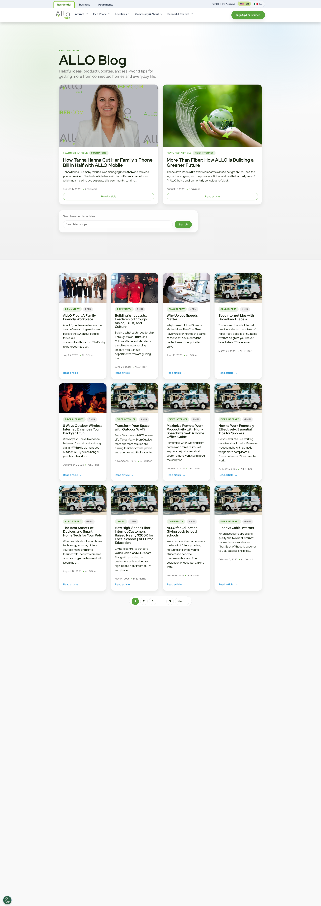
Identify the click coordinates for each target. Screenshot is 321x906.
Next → (182, 601)
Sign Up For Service (248, 15)
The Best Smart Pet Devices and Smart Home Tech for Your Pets (82, 531)
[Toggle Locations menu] (129, 14)
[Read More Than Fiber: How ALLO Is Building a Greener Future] (212, 116)
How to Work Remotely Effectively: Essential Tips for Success (236, 429)
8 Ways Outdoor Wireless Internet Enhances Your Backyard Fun (82, 429)
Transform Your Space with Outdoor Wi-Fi (132, 427)
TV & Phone (100, 14)
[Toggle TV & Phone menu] (109, 14)
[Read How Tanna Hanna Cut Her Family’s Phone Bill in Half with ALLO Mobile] (108, 116)
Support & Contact (178, 14)
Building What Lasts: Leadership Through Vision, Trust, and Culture (131, 321)
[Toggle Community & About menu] (161, 14)
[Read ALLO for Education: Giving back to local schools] (186, 500)
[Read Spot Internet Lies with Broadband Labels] (238, 288)
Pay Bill (215, 4)
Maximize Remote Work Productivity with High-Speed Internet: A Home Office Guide (185, 431)
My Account (228, 4)
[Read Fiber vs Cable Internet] (238, 500)
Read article (108, 196)
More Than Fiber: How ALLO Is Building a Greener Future (210, 162)
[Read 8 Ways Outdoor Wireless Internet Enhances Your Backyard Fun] (82, 398)
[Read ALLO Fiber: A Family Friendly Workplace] (82, 288)
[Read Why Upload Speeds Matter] (186, 288)
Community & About (147, 14)
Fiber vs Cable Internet (236, 528)
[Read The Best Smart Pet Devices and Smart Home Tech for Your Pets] (82, 500)
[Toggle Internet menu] (86, 14)
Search (183, 224)
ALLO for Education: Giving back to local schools (182, 531)
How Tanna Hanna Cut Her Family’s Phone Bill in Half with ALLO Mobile (107, 162)
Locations (121, 14)
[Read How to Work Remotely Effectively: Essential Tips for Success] (238, 398)
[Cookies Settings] (7, 900)
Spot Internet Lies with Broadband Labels (236, 317)
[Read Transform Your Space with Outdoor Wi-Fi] (134, 398)
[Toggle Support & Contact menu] (191, 14)
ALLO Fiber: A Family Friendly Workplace (79, 317)
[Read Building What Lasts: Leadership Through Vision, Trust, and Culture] (134, 288)
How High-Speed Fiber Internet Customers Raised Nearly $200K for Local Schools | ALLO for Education (134, 535)
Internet (79, 14)
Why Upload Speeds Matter (182, 317)
